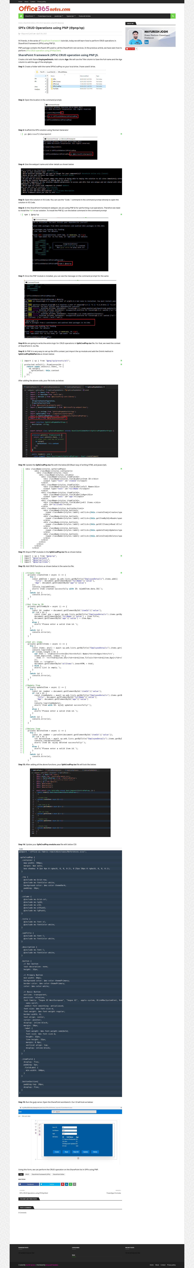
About (26, 2)
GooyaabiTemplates (52, 1265)
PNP (31, 210)
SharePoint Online (29, 23)
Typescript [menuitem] (70, 16)
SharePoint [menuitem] (29, 16)
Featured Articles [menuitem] (85, 16)
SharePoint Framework (51, 40)
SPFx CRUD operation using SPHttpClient (43, 50)
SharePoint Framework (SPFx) (41, 1174)
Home (20, 2)
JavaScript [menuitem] (58, 16)
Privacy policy (41, 2)
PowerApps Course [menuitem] (44, 16)
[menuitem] (21, 16)
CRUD (27, 1174)
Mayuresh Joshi (27, 34)
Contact (32, 2)
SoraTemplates (30, 1265)
